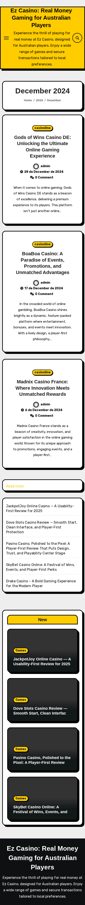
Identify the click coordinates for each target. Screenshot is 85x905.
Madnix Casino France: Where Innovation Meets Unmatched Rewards (42, 388)
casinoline (42, 128)
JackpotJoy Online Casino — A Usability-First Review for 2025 (42, 661)
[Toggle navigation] (6, 38)
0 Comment (44, 177)
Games (20, 650)
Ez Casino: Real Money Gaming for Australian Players (41, 17)
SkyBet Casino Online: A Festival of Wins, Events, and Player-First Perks (40, 812)
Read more (15, 486)
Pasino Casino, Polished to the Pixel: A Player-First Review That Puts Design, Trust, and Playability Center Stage (38, 548)
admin (45, 166)
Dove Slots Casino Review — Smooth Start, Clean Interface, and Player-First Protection (41, 527)
